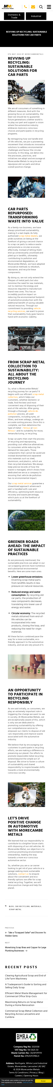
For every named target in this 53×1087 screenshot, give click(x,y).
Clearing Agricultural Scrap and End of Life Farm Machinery (25, 977)
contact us (23, 873)
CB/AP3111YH (26, 1052)
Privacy (33, 1072)
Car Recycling (22, 906)
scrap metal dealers (28, 235)
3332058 (26, 1046)
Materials (36, 906)
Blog (11, 906)
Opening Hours (31, 1075)
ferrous (26, 427)
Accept (43, 1081)
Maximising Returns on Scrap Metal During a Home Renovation (24, 1003)
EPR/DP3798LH (26, 1055)
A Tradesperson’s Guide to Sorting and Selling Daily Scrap (25, 985)
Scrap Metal (15, 909)
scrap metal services (22, 483)
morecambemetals (34, 54)
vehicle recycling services (24, 310)
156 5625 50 (26, 1049)
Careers (18, 1075)
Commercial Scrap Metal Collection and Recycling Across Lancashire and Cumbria (26, 1014)
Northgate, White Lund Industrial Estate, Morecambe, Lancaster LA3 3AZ (26, 1065)
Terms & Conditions (18, 1072)
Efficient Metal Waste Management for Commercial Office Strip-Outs (26, 994)
